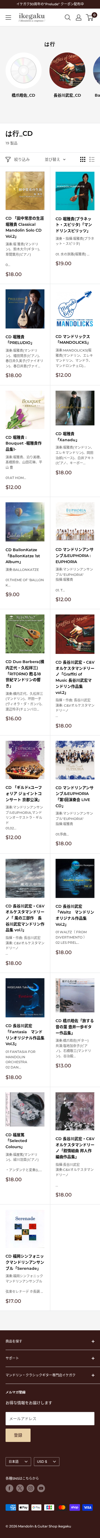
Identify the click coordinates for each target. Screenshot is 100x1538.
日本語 (14, 1461)
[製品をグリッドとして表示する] (82, 159)
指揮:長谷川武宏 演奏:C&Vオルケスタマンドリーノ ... (75, 1175)
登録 (18, 1435)
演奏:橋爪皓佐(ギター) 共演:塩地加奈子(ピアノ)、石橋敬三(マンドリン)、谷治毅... (73, 1048)
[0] (89, 17)
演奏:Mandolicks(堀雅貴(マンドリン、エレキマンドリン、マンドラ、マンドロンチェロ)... (74, 358)
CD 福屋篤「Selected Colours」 (16, 1140)
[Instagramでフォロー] (30, 1488)
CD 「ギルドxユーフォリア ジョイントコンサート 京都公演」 (24, 793)
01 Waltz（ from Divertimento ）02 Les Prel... (71, 937)
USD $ (42, 1461)
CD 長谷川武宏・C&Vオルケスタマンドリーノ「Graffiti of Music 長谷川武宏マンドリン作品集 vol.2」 (75, 677)
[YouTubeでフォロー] (41, 1488)
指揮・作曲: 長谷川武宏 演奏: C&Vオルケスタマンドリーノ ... (75, 708)
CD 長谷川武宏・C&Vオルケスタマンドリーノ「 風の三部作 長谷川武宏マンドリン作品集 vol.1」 (25, 918)
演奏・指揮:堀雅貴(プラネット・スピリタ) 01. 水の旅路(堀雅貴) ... (75, 246)
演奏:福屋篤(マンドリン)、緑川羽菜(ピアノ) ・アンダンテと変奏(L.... (24, 1162)
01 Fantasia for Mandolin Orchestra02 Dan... (21, 1059)
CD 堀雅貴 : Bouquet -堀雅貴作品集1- (24, 443)
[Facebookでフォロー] (9, 1488)
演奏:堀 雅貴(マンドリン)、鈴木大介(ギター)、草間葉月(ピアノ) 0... (24, 254)
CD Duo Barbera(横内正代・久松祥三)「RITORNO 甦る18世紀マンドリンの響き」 (25, 673)
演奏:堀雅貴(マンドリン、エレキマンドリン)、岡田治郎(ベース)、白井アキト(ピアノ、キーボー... (75, 455)
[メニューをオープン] (8, 17)
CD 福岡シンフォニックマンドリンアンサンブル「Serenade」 (25, 1262)
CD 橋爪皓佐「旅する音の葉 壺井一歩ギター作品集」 (75, 1026)
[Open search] (68, 17)
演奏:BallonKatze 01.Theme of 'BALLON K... (25, 577)
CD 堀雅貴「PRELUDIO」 (20, 339)
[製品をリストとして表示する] (91, 159)
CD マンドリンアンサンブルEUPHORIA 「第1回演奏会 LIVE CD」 (75, 796)
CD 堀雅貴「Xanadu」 (67, 436)
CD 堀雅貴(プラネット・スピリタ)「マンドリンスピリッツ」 (74, 224)
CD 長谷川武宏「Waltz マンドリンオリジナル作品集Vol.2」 (75, 915)
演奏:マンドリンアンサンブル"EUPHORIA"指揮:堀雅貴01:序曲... (74, 823)
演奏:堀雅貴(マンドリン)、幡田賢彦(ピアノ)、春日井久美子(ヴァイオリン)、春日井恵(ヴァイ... (24, 358)
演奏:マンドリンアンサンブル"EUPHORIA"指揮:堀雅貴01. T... (74, 579)
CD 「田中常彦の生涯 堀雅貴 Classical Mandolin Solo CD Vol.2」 (25, 227)
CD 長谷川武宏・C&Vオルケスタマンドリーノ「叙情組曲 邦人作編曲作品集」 (75, 1147)
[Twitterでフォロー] (20, 1488)
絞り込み (22, 159)
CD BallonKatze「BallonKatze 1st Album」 (23, 555)
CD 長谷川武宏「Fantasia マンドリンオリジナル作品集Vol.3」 (25, 1034)
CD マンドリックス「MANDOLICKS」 (73, 339)
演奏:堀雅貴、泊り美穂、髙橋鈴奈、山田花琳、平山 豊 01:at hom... (24, 467)
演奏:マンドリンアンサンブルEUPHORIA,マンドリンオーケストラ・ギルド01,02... (24, 817)
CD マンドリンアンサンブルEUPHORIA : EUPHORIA (75, 555)
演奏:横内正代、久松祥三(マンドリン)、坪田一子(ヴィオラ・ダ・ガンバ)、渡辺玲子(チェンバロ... (25, 701)
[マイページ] (78, 17)
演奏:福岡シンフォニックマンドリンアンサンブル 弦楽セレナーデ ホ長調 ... (24, 1284)
